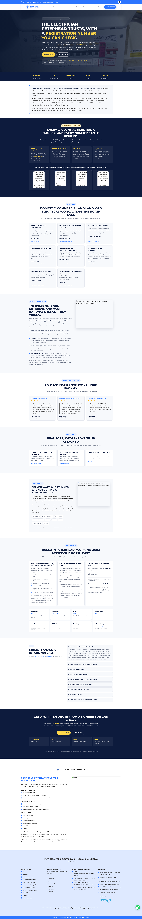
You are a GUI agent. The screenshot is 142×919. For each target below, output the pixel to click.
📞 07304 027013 (110, 7)
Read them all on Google (90, 391)
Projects (78, 7)
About (85, 7)
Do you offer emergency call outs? (79, 689)
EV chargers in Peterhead (37, 264)
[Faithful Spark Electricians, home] (32, 7)
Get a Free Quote (63, 54)
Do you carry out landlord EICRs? (79, 674)
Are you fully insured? (76, 694)
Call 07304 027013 (48, 54)
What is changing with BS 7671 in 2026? (81, 684)
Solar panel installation (94, 264)
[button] (137, 907)
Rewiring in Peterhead (93, 241)
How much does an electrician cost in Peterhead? (83, 664)
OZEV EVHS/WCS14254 (82, 60)
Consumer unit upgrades (65, 241)
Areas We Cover (68, 7)
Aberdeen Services (55, 7)
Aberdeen (63, 784)
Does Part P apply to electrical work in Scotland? (83, 679)
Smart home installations (37, 285)
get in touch (49, 656)
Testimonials (92, 7)
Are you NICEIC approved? (77, 669)
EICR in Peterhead (35, 241)
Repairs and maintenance (65, 264)
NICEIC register (38, 156)
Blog (99, 7)
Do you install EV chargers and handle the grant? (83, 699)
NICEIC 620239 (71, 60)
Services (44, 7)
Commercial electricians (65, 285)
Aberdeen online (64, 842)
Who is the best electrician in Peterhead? (81, 646)
